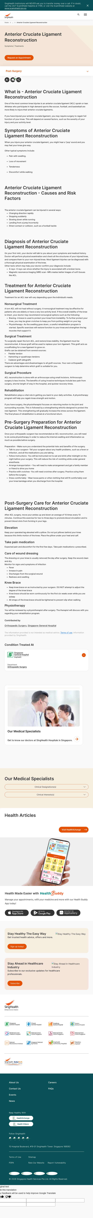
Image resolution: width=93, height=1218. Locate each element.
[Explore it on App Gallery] (68, 913)
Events (12, 1095)
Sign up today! (17, 946)
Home (7, 22)
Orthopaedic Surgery (16, 625)
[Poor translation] (8, 1196)
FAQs (51, 1088)
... (12, 22)
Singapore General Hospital (42, 625)
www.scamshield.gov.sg (15, 8)
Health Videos (23, 1124)
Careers (52, 1082)
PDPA (11, 1163)
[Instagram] (23, 1138)
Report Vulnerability (57, 1163)
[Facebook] (10, 1138)
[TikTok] (15, 1138)
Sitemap (32, 1157)
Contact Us (15, 1088)
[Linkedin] (19, 1138)
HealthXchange (23, 1118)
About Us (14, 1082)
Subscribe (14, 983)
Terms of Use (15, 1157)
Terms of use (66, 632)
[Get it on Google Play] (42, 913)
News (12, 1101)
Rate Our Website (36, 1163)
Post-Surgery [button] (14, 71)
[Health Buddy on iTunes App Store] (17, 913)
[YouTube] (28, 1138)
